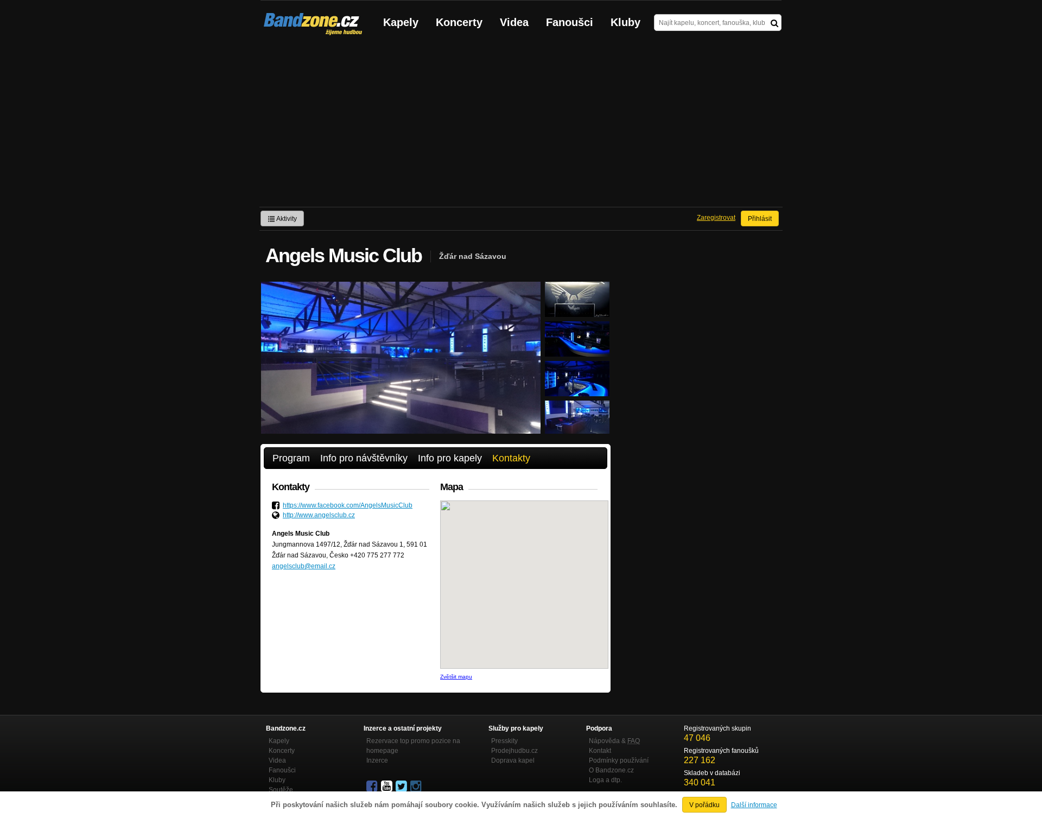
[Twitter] (402, 786)
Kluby (625, 22)
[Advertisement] (521, 125)
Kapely (400, 22)
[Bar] (577, 352)
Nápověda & (614, 741)
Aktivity (286, 219)
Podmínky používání (619, 760)
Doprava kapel (513, 760)
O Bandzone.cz (611, 770)
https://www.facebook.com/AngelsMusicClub (347, 505)
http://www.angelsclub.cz (319, 515)
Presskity (504, 741)
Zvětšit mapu (456, 677)
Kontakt (600, 750)
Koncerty (459, 22)
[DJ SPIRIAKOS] (577, 312)
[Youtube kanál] (387, 786)
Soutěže (281, 790)
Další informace (754, 805)
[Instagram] (416, 786)
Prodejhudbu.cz (514, 750)
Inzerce (377, 760)
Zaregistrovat (716, 217)
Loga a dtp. (605, 780)
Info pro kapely (450, 458)
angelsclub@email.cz (303, 566)
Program (291, 458)
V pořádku (704, 805)
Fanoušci (569, 22)
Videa (514, 22)
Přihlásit (760, 219)
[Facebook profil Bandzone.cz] (372, 786)
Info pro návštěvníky (364, 458)
